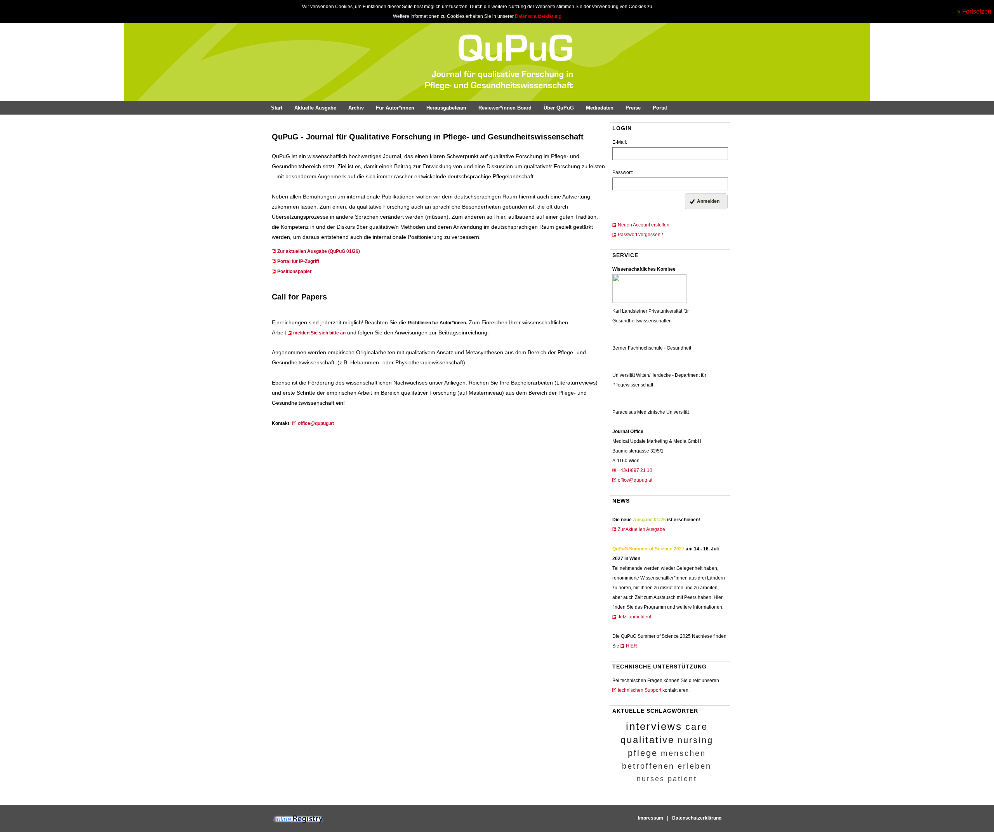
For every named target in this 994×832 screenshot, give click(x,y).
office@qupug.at (635, 480)
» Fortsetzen (974, 11)
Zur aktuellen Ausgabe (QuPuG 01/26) (318, 251)
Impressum (650, 818)
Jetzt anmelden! (634, 617)
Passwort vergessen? (640, 234)
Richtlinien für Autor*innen (437, 322)
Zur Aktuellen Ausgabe (641, 529)
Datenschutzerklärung (696, 818)
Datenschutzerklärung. (539, 16)
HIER (631, 646)
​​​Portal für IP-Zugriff (298, 261)
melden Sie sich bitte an (319, 333)
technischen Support (639, 690)
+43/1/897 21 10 (635, 470)
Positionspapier (294, 271)
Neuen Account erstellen (643, 225)
